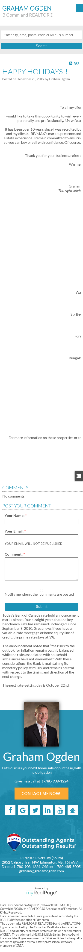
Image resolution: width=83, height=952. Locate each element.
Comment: (14, 554)
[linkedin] (48, 810)
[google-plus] (23, 810)
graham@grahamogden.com (41, 871)
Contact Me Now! (41, 793)
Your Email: (14, 531)
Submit (41, 607)
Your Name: (15, 515)
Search (41, 46)
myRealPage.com (41, 893)
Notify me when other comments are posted (39, 594)
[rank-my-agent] (73, 810)
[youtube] (60, 810)
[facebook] (10, 810)
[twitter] (35, 810)
